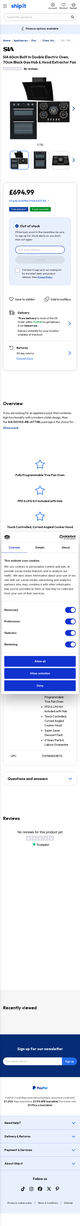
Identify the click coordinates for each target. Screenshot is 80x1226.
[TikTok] (23, 1189)
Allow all (40, 661)
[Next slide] (73, 108)
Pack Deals (35, 40)
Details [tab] (40, 547)
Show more (10, 428)
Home (7, 40)
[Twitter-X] (49, 1189)
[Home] (18, 6)
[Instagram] (31, 1189)
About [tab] (66, 547)
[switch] (70, 621)
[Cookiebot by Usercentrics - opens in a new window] (59, 537)
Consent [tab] (14, 547)
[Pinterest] (57, 1189)
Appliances (21, 40)
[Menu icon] (5, 6)
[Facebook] (40, 1189)
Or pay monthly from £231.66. (28, 200)
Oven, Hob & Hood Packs (49, 40)
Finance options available (42, 28)
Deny (40, 685)
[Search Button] (73, 17)
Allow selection (40, 673)
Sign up (40, 259)
